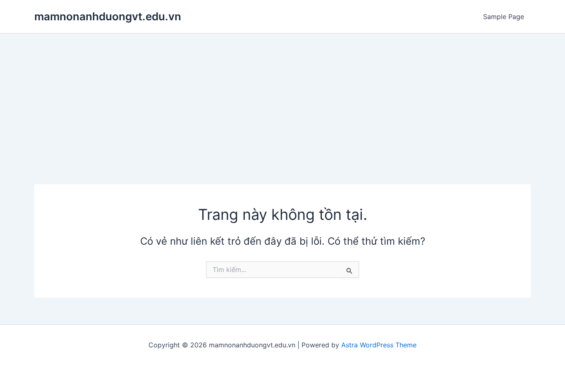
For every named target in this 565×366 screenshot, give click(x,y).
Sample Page (503, 16)
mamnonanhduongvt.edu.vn (107, 16)
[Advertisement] (282, 96)
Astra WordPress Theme (379, 345)
